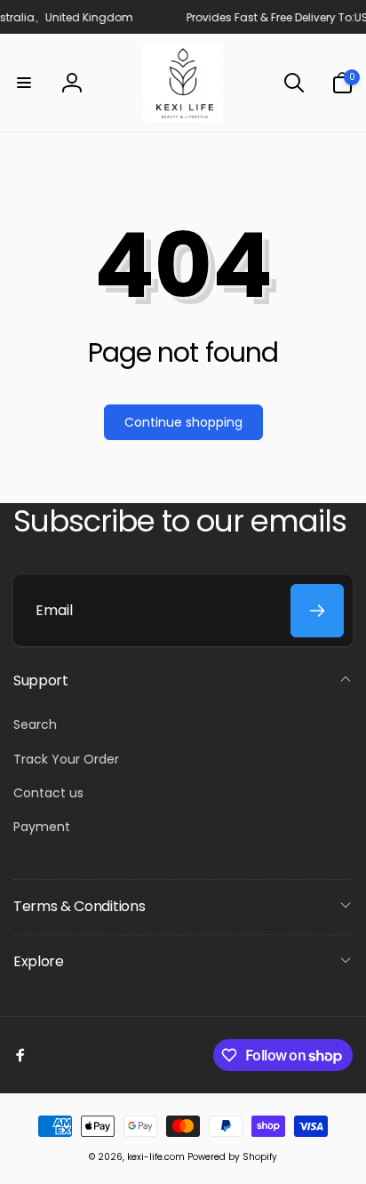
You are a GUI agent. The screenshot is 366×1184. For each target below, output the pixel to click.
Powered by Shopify (232, 1157)
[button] (24, 82)
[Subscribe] (317, 610)
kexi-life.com (156, 1157)
